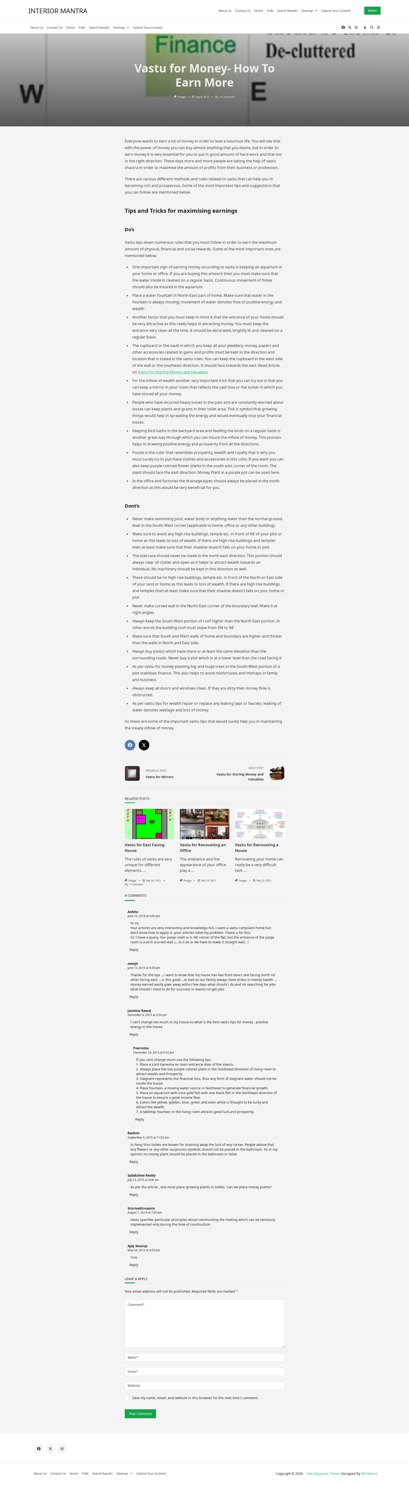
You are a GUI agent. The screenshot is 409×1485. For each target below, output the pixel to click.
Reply (133, 949)
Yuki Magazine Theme (323, 1473)
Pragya (182, 96)
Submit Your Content (336, 11)
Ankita (133, 911)
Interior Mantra (57, 10)
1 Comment (136, 884)
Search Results (287, 11)
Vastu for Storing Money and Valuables (173, 372)
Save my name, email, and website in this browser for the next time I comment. (195, 1398)
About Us (224, 11)
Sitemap (307, 11)
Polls (270, 11)
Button (372, 11)
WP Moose (369, 1473)
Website (134, 1385)
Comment (136, 1304)
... (144, 870)
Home (258, 11)
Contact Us (243, 11)
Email (133, 1371)
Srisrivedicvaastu (141, 1208)
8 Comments (227, 96)
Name (133, 1357)
